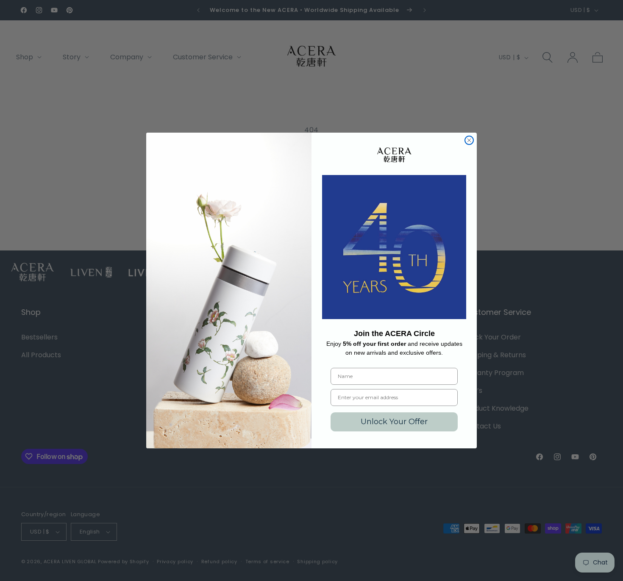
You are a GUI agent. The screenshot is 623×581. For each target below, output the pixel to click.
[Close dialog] (469, 140)
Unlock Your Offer (394, 421)
